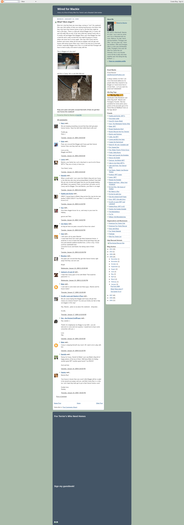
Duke (62, 141)
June (112, 271)
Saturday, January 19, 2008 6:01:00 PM (73, 350)
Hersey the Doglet (114, 158)
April (112, 276)
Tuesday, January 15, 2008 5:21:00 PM (73, 204)
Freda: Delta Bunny (115, 152)
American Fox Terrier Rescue (118, 226)
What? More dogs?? (65, 22)
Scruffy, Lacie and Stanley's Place (72, 296)
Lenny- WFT (112, 177)
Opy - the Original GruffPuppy (71, 318)
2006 (111, 298)
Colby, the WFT (114, 137)
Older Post (99, 403)
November (114, 261)
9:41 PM (78, 115)
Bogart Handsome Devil (116, 129)
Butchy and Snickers (115, 134)
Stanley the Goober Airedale (117, 209)
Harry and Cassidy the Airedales (119, 155)
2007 (111, 295)
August (113, 269)
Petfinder (111, 234)
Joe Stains (64, 224)
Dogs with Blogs (114, 228)
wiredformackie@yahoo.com (116, 75)
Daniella (63, 175)
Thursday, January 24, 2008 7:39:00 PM (73, 393)
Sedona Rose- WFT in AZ (117, 206)
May (112, 274)
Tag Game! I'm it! (116, 291)
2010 (111, 252)
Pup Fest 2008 (115, 286)
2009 (111, 254)
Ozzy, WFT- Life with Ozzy (117, 199)
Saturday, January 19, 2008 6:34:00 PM (73, 369)
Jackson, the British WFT (117, 160)
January (113, 284)
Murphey (64, 256)
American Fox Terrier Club (117, 223)
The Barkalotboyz (114, 211)
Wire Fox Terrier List (115, 236)
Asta (62, 234)
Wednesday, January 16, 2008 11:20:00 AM (74, 268)
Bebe (62, 284)
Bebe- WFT (112, 126)
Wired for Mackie (68, 9)
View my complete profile (117, 61)
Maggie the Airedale (115, 180)
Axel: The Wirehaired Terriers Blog (119, 124)
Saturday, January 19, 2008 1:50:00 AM (73, 338)
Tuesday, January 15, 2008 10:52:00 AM (73, 190)
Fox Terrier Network (115, 231)
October (113, 264)
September (114, 266)
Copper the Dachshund (116, 142)
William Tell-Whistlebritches (117, 217)
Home (78, 403)
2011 (111, 249)
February (114, 282)
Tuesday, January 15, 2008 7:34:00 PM (73, 220)
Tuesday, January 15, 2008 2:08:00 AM (73, 156)
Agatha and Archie (67, 193)
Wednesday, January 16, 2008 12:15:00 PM (74, 280)
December (114, 259)
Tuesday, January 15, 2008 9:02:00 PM (73, 230)
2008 (111, 257)
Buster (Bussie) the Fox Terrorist (119, 131)
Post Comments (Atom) (70, 407)
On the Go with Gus (115, 194)
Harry (63, 123)
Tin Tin (111, 214)
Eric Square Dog (114, 147)
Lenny (63, 159)
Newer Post (57, 403)
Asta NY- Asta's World (116, 121)
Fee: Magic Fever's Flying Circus (119, 150)
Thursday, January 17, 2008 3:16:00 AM (73, 292)
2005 (111, 300)
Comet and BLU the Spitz (117, 139)
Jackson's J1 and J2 (67, 272)
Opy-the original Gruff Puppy (117, 197)
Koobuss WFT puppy (115, 174)
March (113, 279)
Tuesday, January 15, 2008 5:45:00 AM (73, 172)
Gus (62, 208)
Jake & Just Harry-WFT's (116, 163)
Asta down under (114, 118)
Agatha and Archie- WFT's (117, 116)
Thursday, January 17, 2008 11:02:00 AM (73, 314)
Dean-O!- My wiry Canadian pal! (119, 144)
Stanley (63, 372)
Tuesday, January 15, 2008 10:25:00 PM (73, 252)
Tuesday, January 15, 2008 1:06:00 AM (73, 138)
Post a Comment (61, 396)
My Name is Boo (114, 191)
